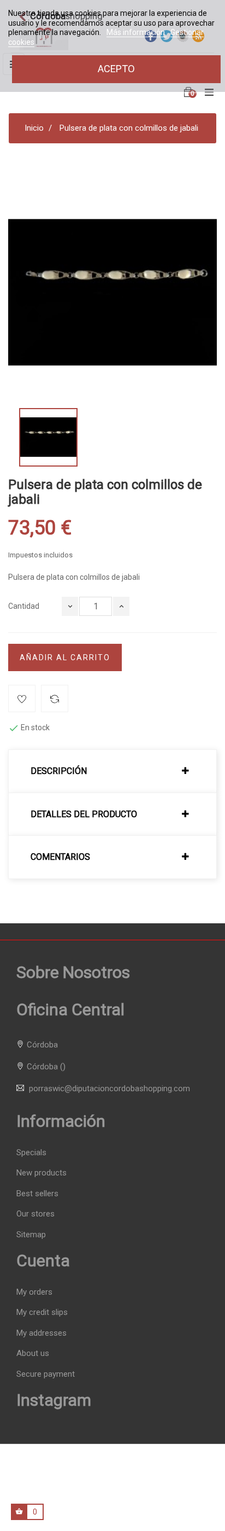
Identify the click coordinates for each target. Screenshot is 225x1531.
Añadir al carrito (65, 657)
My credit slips (42, 1312)
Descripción (59, 771)
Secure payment (45, 1374)
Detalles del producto (84, 814)
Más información (136, 32)
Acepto (116, 68)
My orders (34, 1292)
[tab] (112, 771)
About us (32, 1353)
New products (41, 1173)
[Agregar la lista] (21, 698)
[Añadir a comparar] (54, 698)
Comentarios (60, 857)
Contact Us (98, 1495)
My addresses (41, 1333)
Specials (31, 1152)
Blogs (171, 1495)
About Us (138, 1495)
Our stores (35, 1214)
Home (63, 1495)
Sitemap (31, 1234)
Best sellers (37, 1193)
